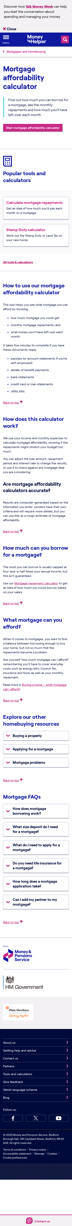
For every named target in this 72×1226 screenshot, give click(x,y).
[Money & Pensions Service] (17, 954)
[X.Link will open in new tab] (36, 1118)
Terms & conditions (14, 1149)
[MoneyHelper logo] (36, 39)
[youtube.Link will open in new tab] (59, 1118)
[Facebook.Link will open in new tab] (13, 1118)
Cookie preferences (15, 1157)
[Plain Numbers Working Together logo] (18, 1012)
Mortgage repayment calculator (36, 583)
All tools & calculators (18, 262)
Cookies (52, 1153)
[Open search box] (65, 39)
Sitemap (39, 1153)
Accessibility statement (17, 1153)
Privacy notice (37, 1149)
